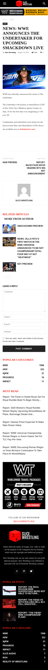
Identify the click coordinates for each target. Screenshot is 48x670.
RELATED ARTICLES (16, 214)
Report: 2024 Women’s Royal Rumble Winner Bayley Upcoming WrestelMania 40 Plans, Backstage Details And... (24, 411)
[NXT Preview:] (9, 267)
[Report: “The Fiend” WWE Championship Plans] (9, 616)
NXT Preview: (25, 264)
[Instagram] (24, 571)
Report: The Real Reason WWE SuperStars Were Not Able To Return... (31, 590)
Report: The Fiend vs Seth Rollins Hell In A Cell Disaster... (31, 602)
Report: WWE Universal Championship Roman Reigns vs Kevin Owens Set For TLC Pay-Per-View (22, 436)
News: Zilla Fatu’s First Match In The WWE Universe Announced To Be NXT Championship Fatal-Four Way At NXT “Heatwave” (30, 248)
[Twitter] (31, 571)
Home (5, 19)
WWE (12, 19)
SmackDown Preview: (30, 226)
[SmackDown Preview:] (9, 229)
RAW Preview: (10, 162)
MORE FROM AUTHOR (18, 218)
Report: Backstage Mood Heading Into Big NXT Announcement (35, 168)
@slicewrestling (24, 521)
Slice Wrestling (10, 52)
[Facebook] (16, 571)
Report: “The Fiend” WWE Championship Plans (30, 615)
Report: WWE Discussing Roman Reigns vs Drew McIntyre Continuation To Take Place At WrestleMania (23, 450)
